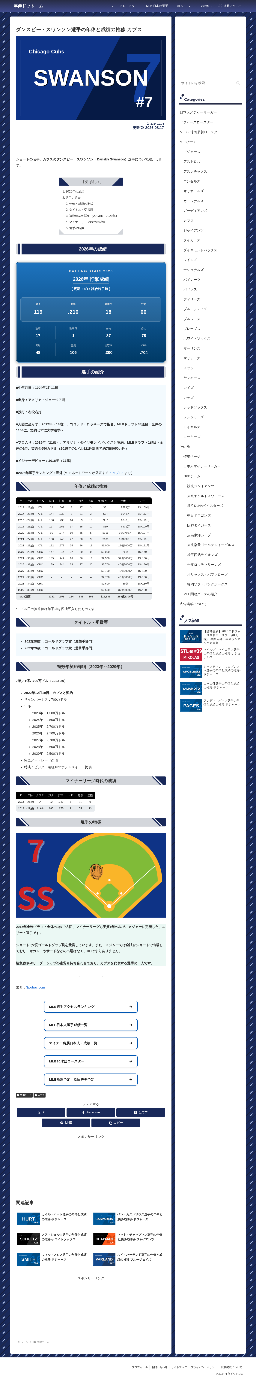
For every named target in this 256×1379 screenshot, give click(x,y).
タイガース (191, 240)
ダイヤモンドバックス (200, 250)
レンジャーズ (193, 417)
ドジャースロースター (196, 122)
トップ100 (116, 473)
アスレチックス (195, 171)
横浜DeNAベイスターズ (205, 506)
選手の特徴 (76, 228)
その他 (185, 447)
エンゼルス (191, 181)
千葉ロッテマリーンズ (204, 564)
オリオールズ (193, 191)
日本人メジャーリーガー (198, 112)
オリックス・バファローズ (207, 574)
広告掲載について (193, 604)
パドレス (190, 289)
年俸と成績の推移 (81, 203)
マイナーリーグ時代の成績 (87, 221)
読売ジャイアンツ (200, 486)
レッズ (188, 397)
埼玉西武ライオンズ (202, 555)
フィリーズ (191, 299)
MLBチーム (25, 1095)
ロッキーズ (191, 437)
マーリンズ (191, 348)
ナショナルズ (193, 270)
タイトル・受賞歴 (81, 209)
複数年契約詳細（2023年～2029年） (94, 215)
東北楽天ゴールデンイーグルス (210, 545)
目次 (84, 181)
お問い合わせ (159, 1367)
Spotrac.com (35, 987)
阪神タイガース (199, 525)
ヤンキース (191, 378)
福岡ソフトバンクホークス (207, 584)
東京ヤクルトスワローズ (205, 496)
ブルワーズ (191, 319)
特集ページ (191, 456)
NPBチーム (192, 476)
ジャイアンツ (193, 230)
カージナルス (193, 201)
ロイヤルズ (191, 427)
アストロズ (191, 161)
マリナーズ (191, 358)
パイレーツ (191, 279)
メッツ (188, 368)
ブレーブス (191, 329)
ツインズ (190, 260)
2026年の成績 (75, 191)
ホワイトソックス (196, 338)
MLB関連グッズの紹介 (200, 594)
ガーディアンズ (195, 211)
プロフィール (140, 1367)
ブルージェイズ (195, 309)
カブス (41, 1095)
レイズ (188, 388)
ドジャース (191, 152)
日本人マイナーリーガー (202, 466)
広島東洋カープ (199, 535)
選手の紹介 (73, 197)
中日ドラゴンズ (199, 515)
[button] (115, 1123)
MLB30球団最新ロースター (200, 132)
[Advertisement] (91, 141)
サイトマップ (179, 1367)
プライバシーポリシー (204, 1367)
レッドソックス (195, 407)
